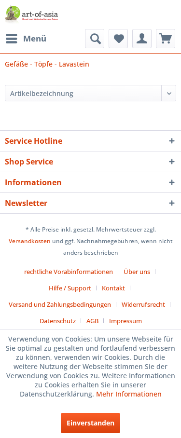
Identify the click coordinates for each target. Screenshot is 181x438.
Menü (34, 38)
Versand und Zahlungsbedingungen (60, 304)
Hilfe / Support (70, 288)
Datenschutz (58, 320)
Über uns (137, 271)
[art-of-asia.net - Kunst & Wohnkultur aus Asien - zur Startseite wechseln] (31, 14)
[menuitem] (25, 38)
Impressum (125, 320)
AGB (92, 320)
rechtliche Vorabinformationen (68, 271)
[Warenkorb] (165, 38)
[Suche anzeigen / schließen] (94, 38)
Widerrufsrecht (143, 304)
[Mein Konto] (142, 38)
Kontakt (113, 288)
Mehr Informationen (129, 393)
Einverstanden (90, 422)
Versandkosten (30, 241)
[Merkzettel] (118, 38)
